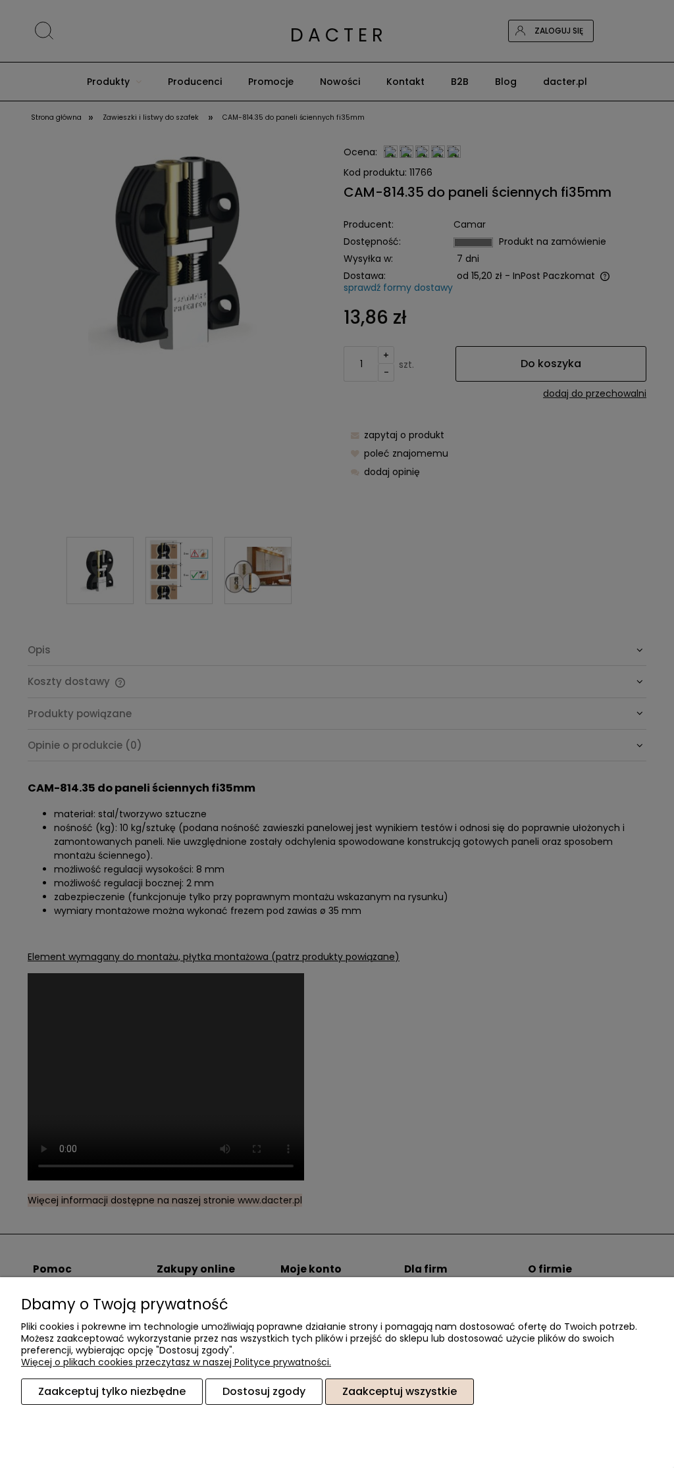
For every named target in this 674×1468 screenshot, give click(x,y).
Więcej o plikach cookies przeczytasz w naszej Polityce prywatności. (176, 1362)
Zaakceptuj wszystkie (399, 1391)
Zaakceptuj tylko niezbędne (112, 1391)
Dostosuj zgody (263, 1391)
